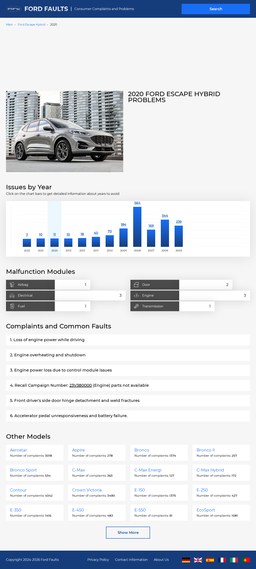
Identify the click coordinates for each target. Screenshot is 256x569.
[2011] (96, 227)
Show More (128, 532)
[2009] (123, 227)
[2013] (68, 227)
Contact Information (131, 560)
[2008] (137, 227)
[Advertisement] (128, 58)
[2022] (27, 227)
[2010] (110, 227)
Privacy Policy (98, 560)
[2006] (165, 227)
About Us (161, 560)
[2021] (41, 227)
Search (216, 9)
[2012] (82, 227)
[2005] (179, 227)
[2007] (151, 227)
